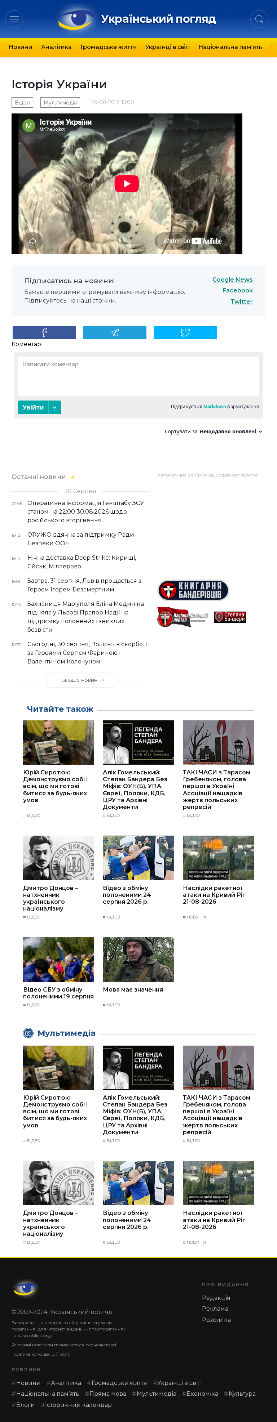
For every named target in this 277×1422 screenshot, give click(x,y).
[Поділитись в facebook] (44, 332)
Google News (232, 279)
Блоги (25, 1404)
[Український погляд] (26, 1289)
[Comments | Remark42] (138, 396)
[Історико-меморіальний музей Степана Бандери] (239, 617)
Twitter (241, 301)
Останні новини (39, 476)
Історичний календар (78, 1404)
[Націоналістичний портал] (182, 617)
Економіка (202, 1393)
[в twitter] (185, 332)
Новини (20, 47)
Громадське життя (108, 47)
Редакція (216, 1297)
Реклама (215, 1308)
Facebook (238, 290)
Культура (242, 1393)
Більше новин (79, 680)
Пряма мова (107, 1393)
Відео (22, 102)
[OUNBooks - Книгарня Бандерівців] (211, 590)
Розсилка (216, 1319)
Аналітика (56, 47)
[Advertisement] (211, 526)
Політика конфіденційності (40, 1354)
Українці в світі (167, 47)
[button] (14, 19)
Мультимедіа (60, 102)
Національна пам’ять (230, 47)
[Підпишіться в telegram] (114, 332)
